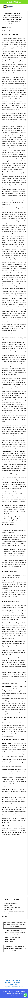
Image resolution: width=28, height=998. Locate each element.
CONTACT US (13, 985)
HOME (8, 980)
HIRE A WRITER (16, 980)
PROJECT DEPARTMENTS (11, 987)
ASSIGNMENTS (17, 982)
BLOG (21, 987)
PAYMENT (8, 982)
